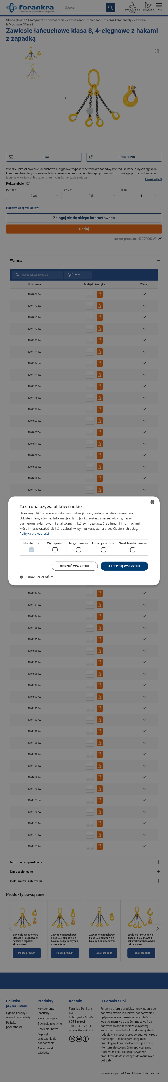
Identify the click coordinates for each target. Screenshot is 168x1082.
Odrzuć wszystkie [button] (75, 566)
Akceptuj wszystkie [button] (124, 566)
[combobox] (152, 502)
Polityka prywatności (34, 534)
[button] (36, 577)
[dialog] (84, 540)
